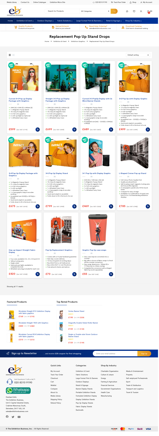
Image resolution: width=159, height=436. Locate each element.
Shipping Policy (56, 399)
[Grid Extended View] (10, 55)
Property (129, 375)
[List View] (13, 55)
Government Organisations (111, 389)
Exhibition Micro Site (57, 2)
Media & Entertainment (134, 371)
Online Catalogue (39, 2)
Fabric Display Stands (84, 407)
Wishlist (53, 385)
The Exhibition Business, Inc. (20, 429)
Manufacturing (106, 396)
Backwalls (79, 410)
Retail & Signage (113, 20)
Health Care (105, 392)
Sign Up (144, 353)
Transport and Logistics (134, 389)
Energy (103, 378)
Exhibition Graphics (78, 41)
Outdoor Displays (44, 20)
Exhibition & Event (24, 20)
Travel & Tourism (132, 392)
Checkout (54, 378)
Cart (52, 382)
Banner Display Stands (84, 389)
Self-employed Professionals (136, 378)
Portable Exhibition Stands (85, 392)
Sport (128, 382)
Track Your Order (120, 2)
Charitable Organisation (109, 371)
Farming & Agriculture (109, 382)
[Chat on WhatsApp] (18, 390)
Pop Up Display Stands (84, 403)
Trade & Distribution (133, 385)
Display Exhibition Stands (85, 399)
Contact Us (25, 2)
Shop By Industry (132, 20)
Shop (134, 2)
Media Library (12, 2)
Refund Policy (56, 403)
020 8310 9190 (101, 2)
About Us (54, 392)
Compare (54, 389)
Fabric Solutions (64, 20)
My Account (147, 2)
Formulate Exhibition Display (86, 396)
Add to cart (38, 129)
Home (10, 20)
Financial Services (107, 385)
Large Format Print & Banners (88, 20)
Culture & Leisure (107, 375)
